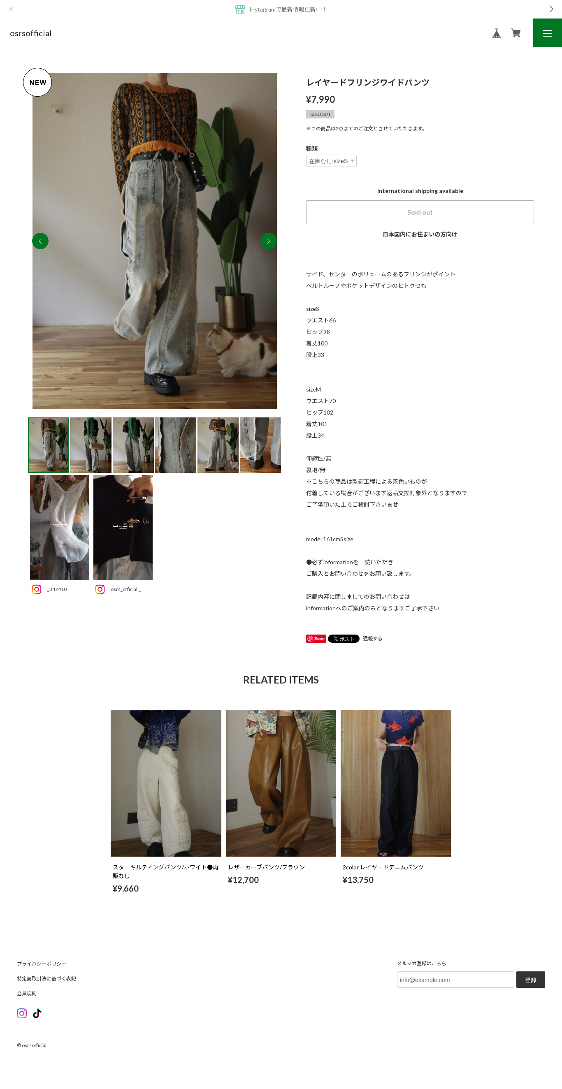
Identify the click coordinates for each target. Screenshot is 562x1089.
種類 (312, 148)
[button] (268, 241)
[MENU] (547, 33)
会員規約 (27, 993)
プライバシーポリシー (41, 964)
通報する (373, 638)
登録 (530, 979)
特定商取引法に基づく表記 (46, 978)
